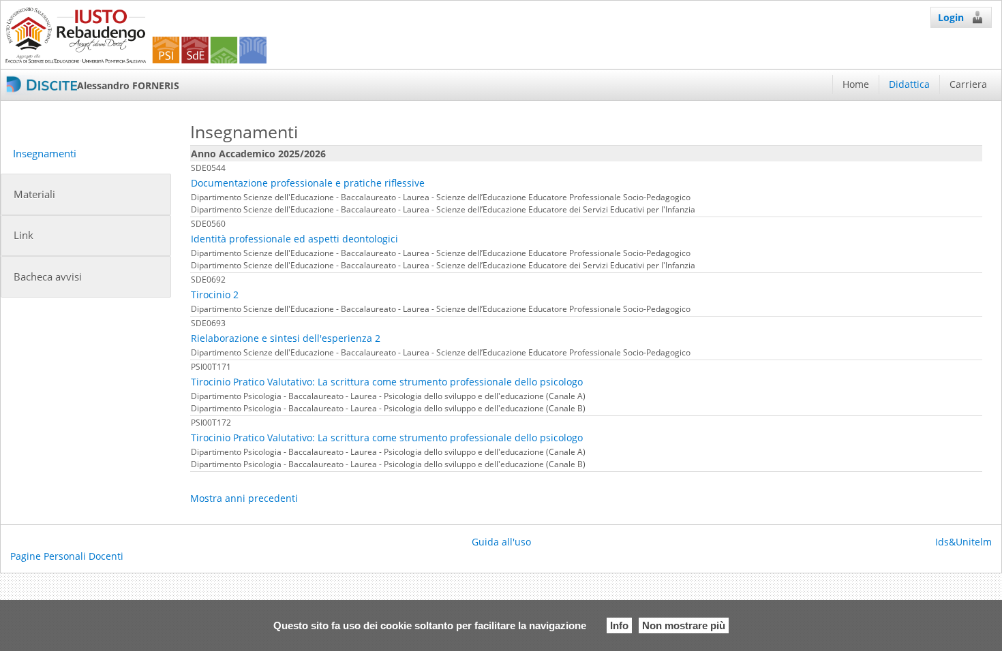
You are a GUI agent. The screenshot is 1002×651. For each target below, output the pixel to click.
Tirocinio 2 (215, 294)
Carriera (968, 84)
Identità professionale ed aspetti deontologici (294, 238)
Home (855, 84)
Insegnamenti (44, 153)
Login (951, 17)
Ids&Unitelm (963, 541)
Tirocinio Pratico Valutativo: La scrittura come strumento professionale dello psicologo (387, 381)
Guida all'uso (501, 541)
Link (23, 235)
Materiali (34, 194)
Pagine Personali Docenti (66, 556)
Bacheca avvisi (48, 277)
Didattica (909, 84)
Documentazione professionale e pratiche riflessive (308, 182)
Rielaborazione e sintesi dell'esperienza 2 (285, 338)
